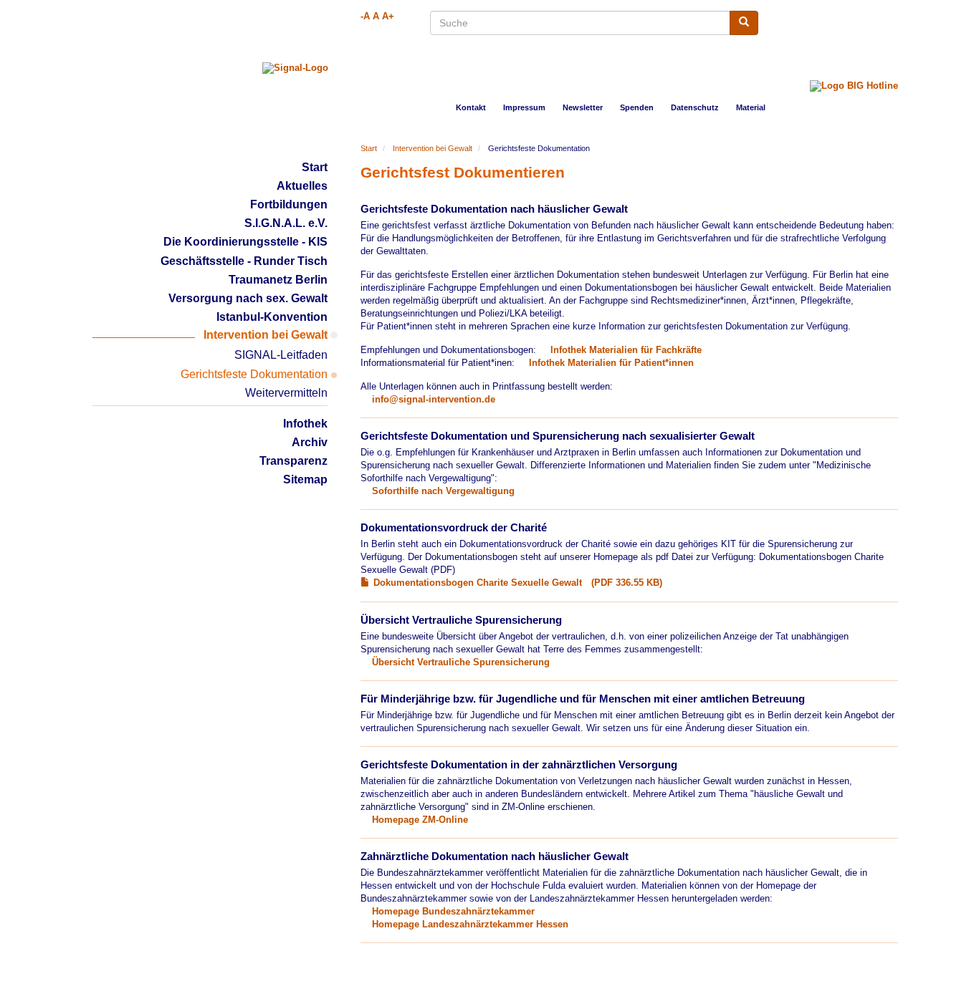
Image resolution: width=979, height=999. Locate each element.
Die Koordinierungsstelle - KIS (245, 242)
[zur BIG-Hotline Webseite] (854, 77)
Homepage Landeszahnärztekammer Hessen (470, 925)
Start (315, 167)
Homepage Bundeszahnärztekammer (453, 912)
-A (365, 16)
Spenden (637, 107)
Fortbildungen (289, 204)
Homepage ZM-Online (420, 820)
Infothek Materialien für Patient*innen (611, 363)
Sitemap (305, 479)
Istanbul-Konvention (272, 317)
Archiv (310, 442)
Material (750, 107)
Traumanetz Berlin (278, 280)
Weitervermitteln (286, 393)
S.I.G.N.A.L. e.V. (286, 223)
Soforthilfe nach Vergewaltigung (444, 491)
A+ (388, 16)
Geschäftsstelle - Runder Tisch (244, 261)
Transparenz (293, 461)
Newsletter (583, 107)
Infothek (305, 424)
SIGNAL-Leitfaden (281, 355)
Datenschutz (695, 107)
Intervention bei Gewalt (432, 148)
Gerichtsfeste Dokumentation (254, 374)
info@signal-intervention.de (433, 400)
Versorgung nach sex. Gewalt (248, 298)
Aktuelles (302, 186)
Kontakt (471, 107)
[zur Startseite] (295, 68)
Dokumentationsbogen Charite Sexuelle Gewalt (477, 583)
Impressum (524, 107)
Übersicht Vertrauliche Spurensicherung (461, 662)
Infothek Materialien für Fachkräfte (626, 350)
